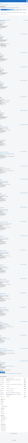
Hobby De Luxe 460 (2, 390)
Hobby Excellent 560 (2, 394)
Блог (1, 421)
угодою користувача (19, 373)
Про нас (2, 402)
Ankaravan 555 (2, 36)
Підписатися (2, 372)
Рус (2, 407)
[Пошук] (27, 3)
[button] (27, 1)
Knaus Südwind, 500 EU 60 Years (4, 252)
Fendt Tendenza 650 (2, 384)
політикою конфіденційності (12, 373)
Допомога (2, 403)
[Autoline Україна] (4, 1)
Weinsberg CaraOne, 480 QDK (4, 181)
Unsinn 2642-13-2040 (2, 337)
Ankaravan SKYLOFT (2, 22)
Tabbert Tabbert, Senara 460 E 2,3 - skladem (5, 223)
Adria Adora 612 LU (2, 167)
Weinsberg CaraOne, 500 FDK (4, 209)
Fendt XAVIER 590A (2, 362)
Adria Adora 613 (2, 386)
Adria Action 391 (2, 396)
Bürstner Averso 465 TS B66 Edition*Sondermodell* (6, 350)
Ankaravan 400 (2, 54)
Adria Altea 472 (2, 392)
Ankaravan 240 (2, 112)
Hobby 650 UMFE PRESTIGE (4, 323)
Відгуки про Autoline (3, 420)
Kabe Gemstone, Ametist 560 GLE (4, 309)
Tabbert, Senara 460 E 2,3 (3, 266)
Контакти (2, 404)
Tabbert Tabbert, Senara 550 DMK (4, 295)
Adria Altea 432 (2, 388)
